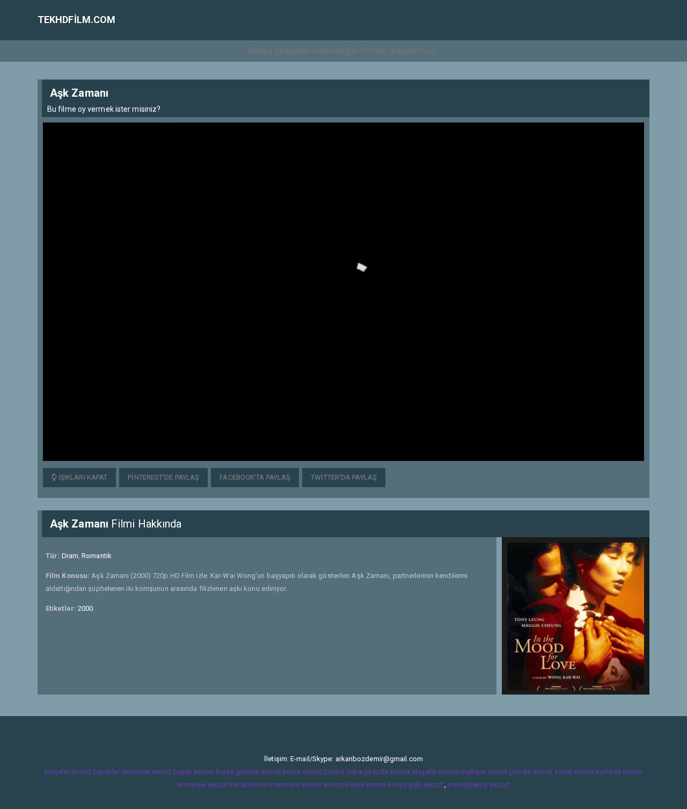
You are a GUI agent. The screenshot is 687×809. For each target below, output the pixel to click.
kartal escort (574, 772)
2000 (85, 608)
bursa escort (303, 772)
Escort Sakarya (347, 772)
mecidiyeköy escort (478, 785)
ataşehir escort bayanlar (81, 772)
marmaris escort (296, 785)
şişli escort (425, 785)
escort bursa (213, 772)
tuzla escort (391, 772)
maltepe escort (484, 772)
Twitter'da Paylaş (344, 477)
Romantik (97, 556)
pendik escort (531, 772)
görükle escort (258, 772)
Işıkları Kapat (82, 477)
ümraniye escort (203, 785)
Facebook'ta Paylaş (255, 477)
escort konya (343, 785)
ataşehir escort (435, 772)
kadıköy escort (619, 772)
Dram (70, 556)
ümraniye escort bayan (156, 772)
